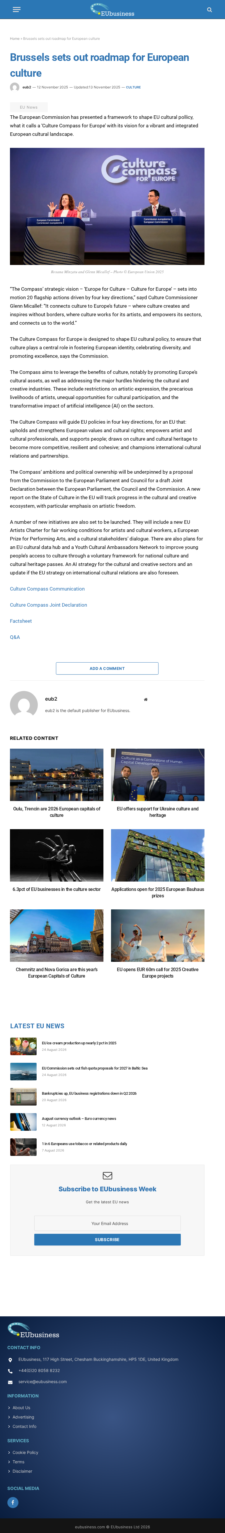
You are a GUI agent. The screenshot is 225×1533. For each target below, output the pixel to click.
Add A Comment (107, 668)
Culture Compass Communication (48, 589)
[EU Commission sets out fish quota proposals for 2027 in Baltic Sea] (26, 1071)
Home (15, 38)
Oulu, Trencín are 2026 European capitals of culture (56, 812)
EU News (29, 107)
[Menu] (17, 9)
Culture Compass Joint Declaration (49, 605)
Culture (133, 87)
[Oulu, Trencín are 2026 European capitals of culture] (56, 778)
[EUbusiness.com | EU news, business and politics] (112, 9)
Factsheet (22, 621)
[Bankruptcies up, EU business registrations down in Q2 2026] (26, 1097)
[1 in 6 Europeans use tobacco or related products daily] (26, 1147)
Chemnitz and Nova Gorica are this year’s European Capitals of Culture (56, 973)
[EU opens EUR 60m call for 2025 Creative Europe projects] (157, 938)
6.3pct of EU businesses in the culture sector (56, 889)
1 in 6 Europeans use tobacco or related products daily (84, 1144)
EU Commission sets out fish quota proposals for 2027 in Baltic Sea (95, 1068)
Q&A (15, 637)
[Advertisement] (112, 1284)
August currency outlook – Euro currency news (79, 1118)
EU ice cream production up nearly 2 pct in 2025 (79, 1043)
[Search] (209, 9)
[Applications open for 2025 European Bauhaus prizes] (157, 858)
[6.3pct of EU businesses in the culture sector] (56, 858)
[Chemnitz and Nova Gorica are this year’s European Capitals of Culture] (56, 938)
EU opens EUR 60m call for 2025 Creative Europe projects (157, 973)
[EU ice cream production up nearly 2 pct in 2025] (26, 1046)
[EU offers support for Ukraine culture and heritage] (157, 778)
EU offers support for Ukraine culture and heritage (158, 812)
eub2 (27, 87)
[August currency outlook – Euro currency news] (26, 1122)
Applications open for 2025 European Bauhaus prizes (157, 893)
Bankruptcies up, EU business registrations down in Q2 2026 (89, 1093)
